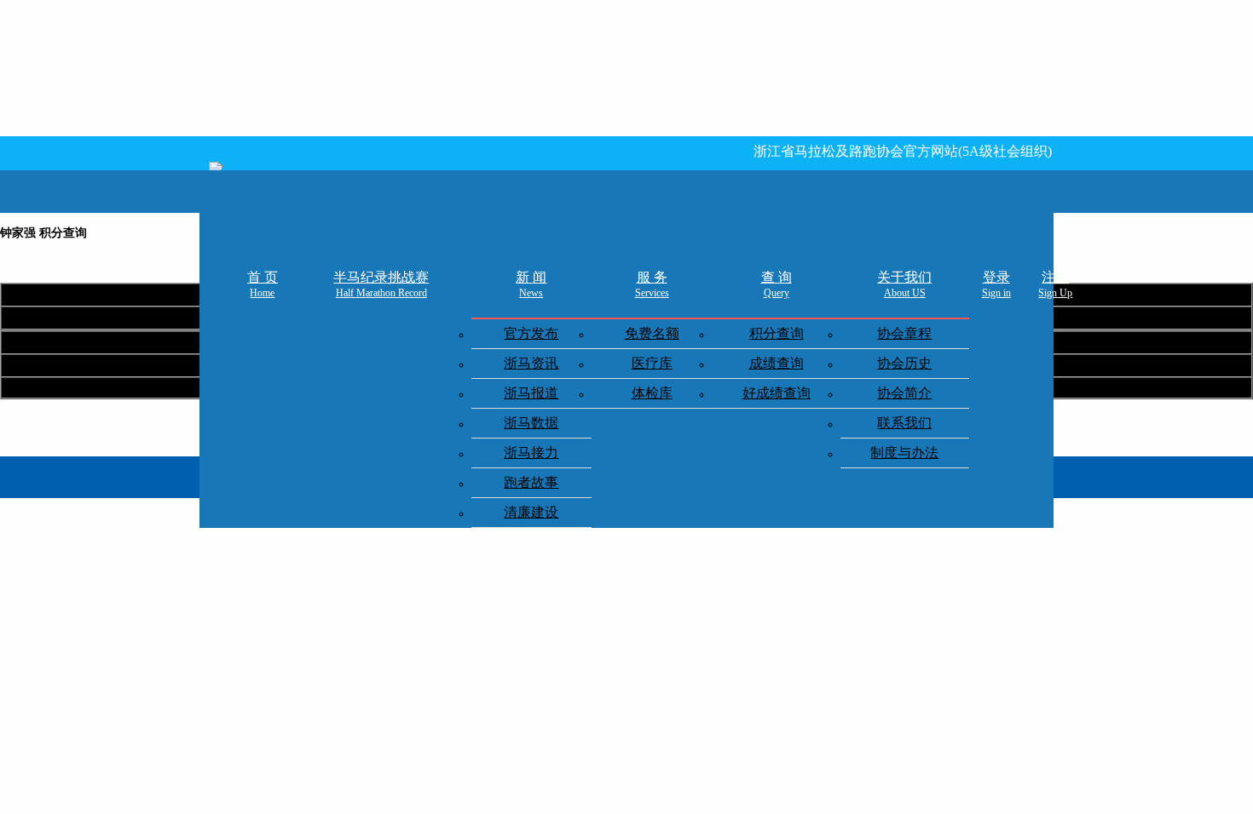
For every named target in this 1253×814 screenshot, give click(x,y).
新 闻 (531, 284)
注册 (1055, 284)
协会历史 (904, 363)
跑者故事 (531, 482)
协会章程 (904, 333)
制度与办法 (904, 452)
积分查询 (776, 333)
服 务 (652, 284)
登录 (996, 284)
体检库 (652, 393)
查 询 (776, 284)
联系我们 (904, 423)
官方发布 (531, 333)
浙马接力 (531, 452)
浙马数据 (531, 423)
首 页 (262, 284)
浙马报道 (531, 393)
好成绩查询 (776, 393)
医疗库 (652, 363)
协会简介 (904, 393)
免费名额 (652, 333)
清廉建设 (531, 512)
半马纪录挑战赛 (381, 284)
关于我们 (904, 284)
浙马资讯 (531, 363)
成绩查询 (776, 363)
